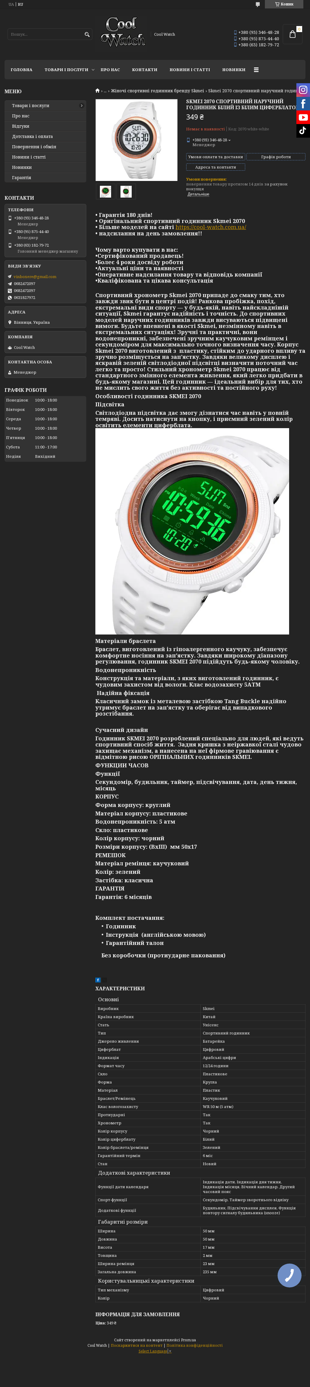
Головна (21, 69)
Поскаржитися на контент (137, 1345)
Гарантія (21, 177)
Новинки (234, 69)
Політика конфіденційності (195, 1345)
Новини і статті (190, 69)
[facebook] (98, 981)
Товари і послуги (66, 69)
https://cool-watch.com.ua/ (211, 227)
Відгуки (20, 126)
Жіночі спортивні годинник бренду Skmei (157, 90)
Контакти (144, 69)
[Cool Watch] (121, 34)
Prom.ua (188, 1340)
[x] (104, 981)
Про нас (110, 69)
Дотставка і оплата (32, 136)
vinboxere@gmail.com (35, 276)
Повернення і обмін (34, 146)
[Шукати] (87, 34)
